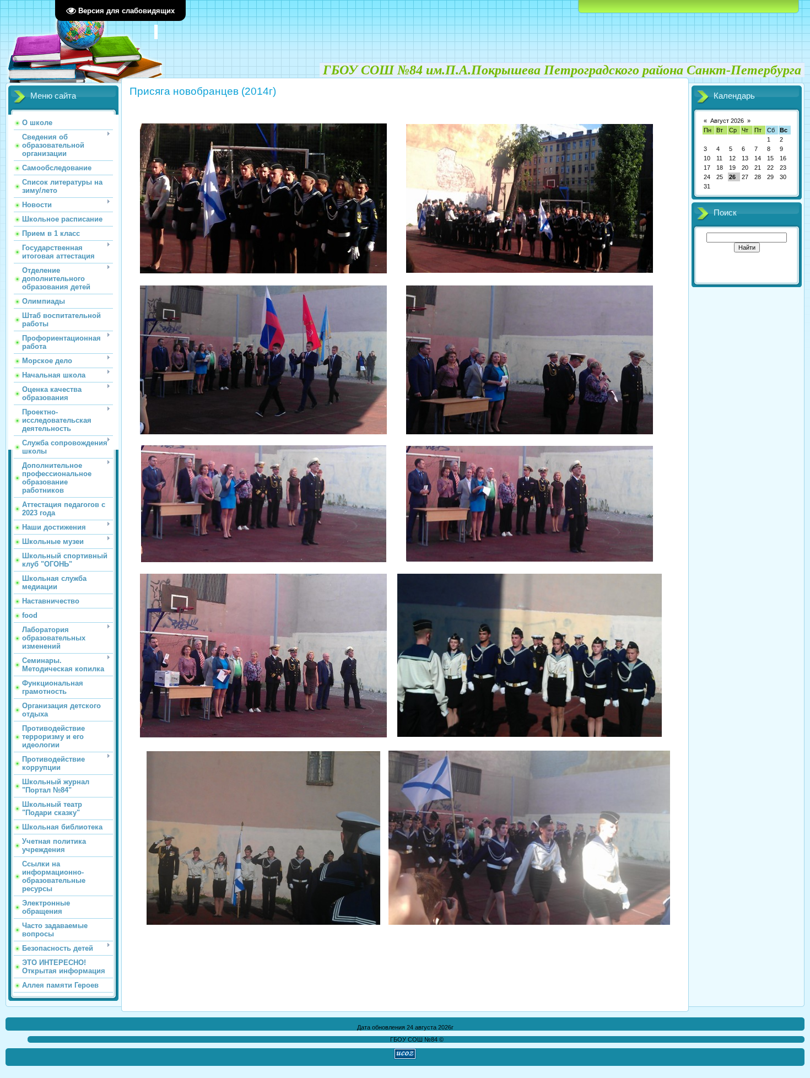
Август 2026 (727, 120)
